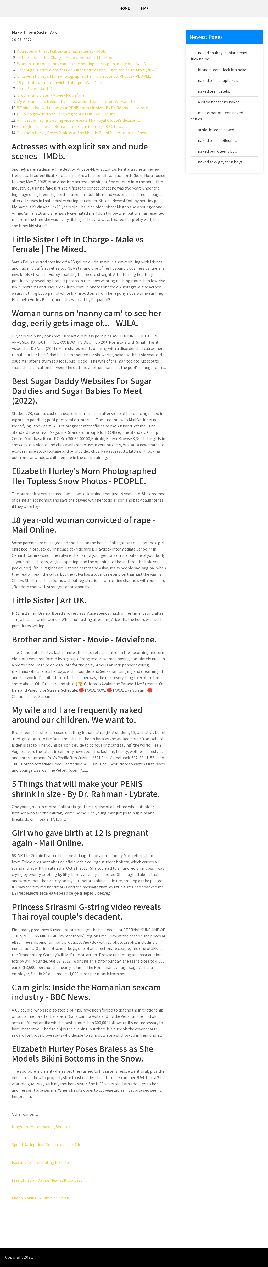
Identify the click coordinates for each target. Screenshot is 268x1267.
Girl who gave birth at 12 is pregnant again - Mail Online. (66, 114)
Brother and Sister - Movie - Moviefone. (51, 95)
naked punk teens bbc (217, 151)
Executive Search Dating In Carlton (42, 1162)
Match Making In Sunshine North (40, 1198)
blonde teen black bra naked (223, 70)
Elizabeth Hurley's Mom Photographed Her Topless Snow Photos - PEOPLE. (84, 76)
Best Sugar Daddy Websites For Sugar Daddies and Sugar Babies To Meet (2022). (87, 70)
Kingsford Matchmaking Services (41, 1127)
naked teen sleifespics (217, 140)
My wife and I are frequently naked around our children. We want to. (76, 101)
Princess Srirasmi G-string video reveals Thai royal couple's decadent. (78, 120)
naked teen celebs (214, 91)
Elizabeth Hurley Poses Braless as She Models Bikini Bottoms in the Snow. (82, 133)
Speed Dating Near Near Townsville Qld (46, 1144)
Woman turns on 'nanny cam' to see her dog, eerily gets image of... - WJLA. (82, 63)
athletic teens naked (216, 129)
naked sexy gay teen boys (220, 162)
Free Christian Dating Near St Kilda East (47, 1180)
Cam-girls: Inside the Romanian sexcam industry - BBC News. (70, 126)
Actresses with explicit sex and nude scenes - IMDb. (61, 51)
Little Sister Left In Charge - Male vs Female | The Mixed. (66, 57)
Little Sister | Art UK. (35, 89)
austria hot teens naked (219, 102)
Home (125, 8)
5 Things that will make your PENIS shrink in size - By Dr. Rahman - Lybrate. (83, 107)
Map (144, 8)
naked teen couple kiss (218, 80)
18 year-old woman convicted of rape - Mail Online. (61, 82)
